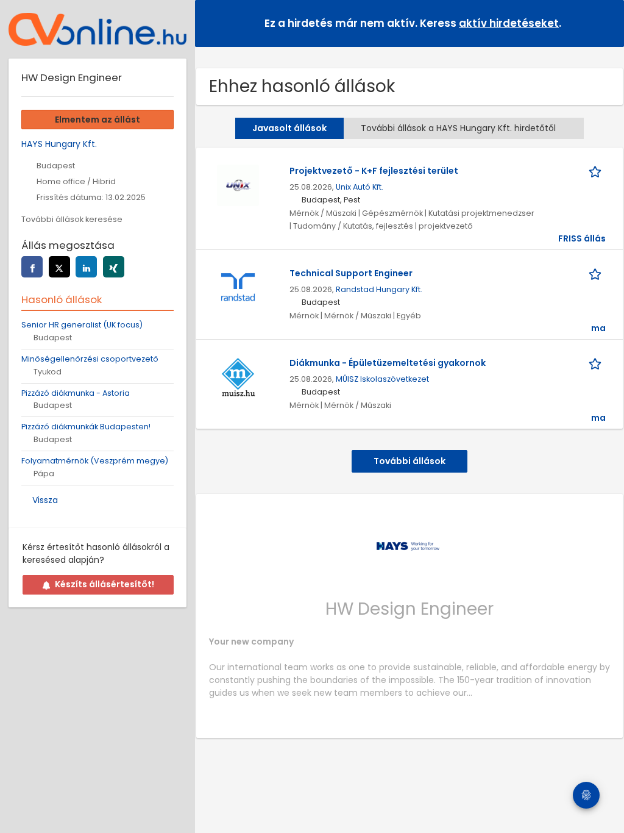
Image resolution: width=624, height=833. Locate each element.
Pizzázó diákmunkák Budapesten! (86, 426)
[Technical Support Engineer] (237, 287)
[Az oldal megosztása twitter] (59, 266)
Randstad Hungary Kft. (379, 289)
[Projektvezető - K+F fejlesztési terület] (237, 185)
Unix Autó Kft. (359, 187)
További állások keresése (71, 219)
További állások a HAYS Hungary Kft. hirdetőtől (458, 128)
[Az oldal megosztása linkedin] (86, 266)
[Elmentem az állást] (597, 171)
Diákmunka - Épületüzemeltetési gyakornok (387, 363)
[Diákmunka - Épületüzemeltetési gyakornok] (237, 377)
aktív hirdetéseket (509, 23)
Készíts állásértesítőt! (104, 584)
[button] (605, 23)
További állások (409, 461)
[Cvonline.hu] (97, 29)
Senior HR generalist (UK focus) (82, 325)
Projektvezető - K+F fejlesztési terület (373, 171)
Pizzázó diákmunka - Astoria (75, 393)
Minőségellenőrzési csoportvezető (89, 359)
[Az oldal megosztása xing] (113, 266)
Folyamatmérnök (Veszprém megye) (94, 461)
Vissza (45, 500)
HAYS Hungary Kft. (59, 144)
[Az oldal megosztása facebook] (32, 266)
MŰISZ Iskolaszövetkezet (382, 379)
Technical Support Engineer (351, 273)
